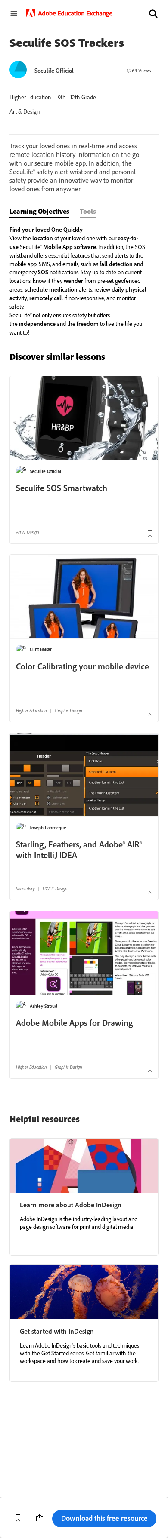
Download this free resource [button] (104, 1518)
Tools (88, 211)
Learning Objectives (39, 211)
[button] (153, 14)
